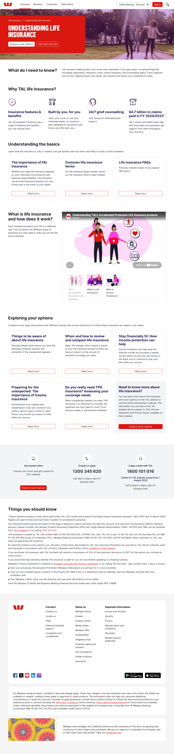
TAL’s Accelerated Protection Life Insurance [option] (75, 294)
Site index (110, 633)
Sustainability (82, 634)
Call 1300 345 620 (47, 44)
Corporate (51, 4)
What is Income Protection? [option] (112, 292)
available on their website (102, 548)
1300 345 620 (87, 471)
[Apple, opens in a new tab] (153, 675)
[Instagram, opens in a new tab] (39, 675)
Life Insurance (14, 20)
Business (38, 4)
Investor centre (83, 620)
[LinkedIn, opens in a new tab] (33, 675)
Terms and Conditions (67, 702)
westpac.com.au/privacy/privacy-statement (76, 563)
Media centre (81, 625)
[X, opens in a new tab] (21, 675)
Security (109, 616)
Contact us (51, 611)
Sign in (157, 4)
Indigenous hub (83, 639)
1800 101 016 (140, 471)
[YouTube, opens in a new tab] (27, 675)
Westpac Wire (82, 630)
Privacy (108, 620)
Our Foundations (83, 652)
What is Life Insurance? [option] (93, 291)
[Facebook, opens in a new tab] (15, 675)
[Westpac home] (8, 4)
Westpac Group (83, 611)
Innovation (80, 661)
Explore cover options (21, 44)
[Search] (167, 4)
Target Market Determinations (111, 702)
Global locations (83, 656)
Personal (25, 4)
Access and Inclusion (115, 611)
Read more (33, 193)
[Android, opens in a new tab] (134, 675)
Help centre (67, 4)
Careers (79, 616)
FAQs (48, 620)
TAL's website (21, 530)
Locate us (51, 616)
